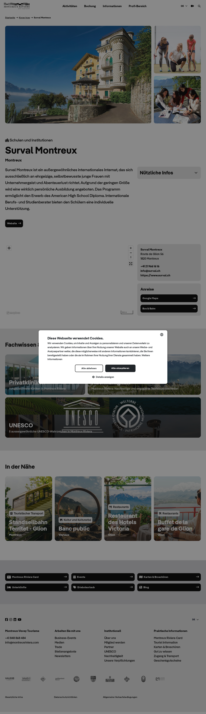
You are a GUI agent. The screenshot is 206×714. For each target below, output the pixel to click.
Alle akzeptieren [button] (120, 368)
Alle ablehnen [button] (89, 368)
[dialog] (103, 357)
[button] (103, 377)
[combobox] (161, 334)
